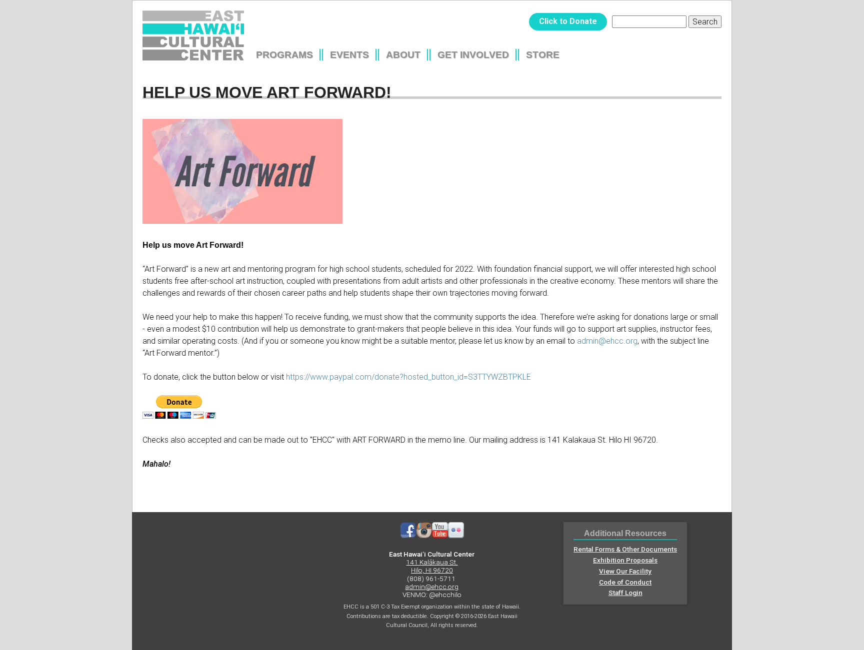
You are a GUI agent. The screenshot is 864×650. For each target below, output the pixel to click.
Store (543, 54)
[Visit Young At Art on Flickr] (456, 536)
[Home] (193, 35)
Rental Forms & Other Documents (625, 549)
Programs (284, 54)
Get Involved (473, 54)
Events (349, 54)
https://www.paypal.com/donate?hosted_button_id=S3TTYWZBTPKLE (408, 377)
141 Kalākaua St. (432, 562)
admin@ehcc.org (607, 341)
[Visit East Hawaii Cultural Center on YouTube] (440, 536)
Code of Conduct (625, 582)
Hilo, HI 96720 (432, 570)
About (403, 54)
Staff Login (625, 593)
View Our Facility (625, 571)
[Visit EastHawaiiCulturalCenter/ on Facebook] (408, 536)
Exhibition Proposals (625, 560)
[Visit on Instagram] (424, 536)
